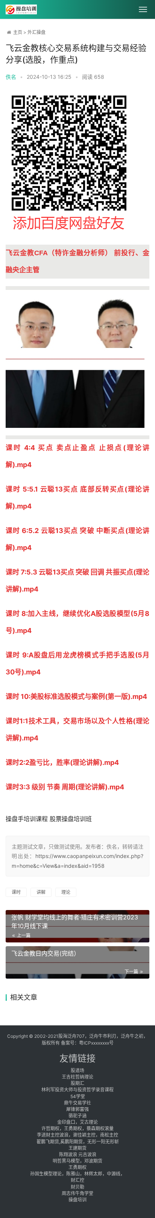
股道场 (77, 1070)
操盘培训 (77, 1200)
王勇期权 (77, 1167)
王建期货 (77, 1148)
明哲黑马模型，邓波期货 (77, 1161)
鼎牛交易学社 (77, 1103)
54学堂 (77, 1096)
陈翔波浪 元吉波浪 (77, 1154)
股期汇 (77, 1083)
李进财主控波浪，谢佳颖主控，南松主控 (77, 1135)
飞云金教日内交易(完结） (45, 953)
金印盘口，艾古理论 (77, 1122)
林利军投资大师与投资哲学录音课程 (77, 1089)
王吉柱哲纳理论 (77, 1077)
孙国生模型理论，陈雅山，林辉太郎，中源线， (77, 1174)
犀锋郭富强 (77, 1109)
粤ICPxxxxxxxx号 (96, 1043)
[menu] (143, 9)
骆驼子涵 (77, 1115)
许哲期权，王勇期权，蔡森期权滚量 (77, 1128)
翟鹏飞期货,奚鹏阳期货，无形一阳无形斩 (77, 1141)
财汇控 (77, 1180)
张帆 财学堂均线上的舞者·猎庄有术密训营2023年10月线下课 (74, 921)
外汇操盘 (36, 32)
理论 (65, 892)
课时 (16, 892)
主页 (17, 32)
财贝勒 (77, 1187)
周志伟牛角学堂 (77, 1193)
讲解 (41, 892)
